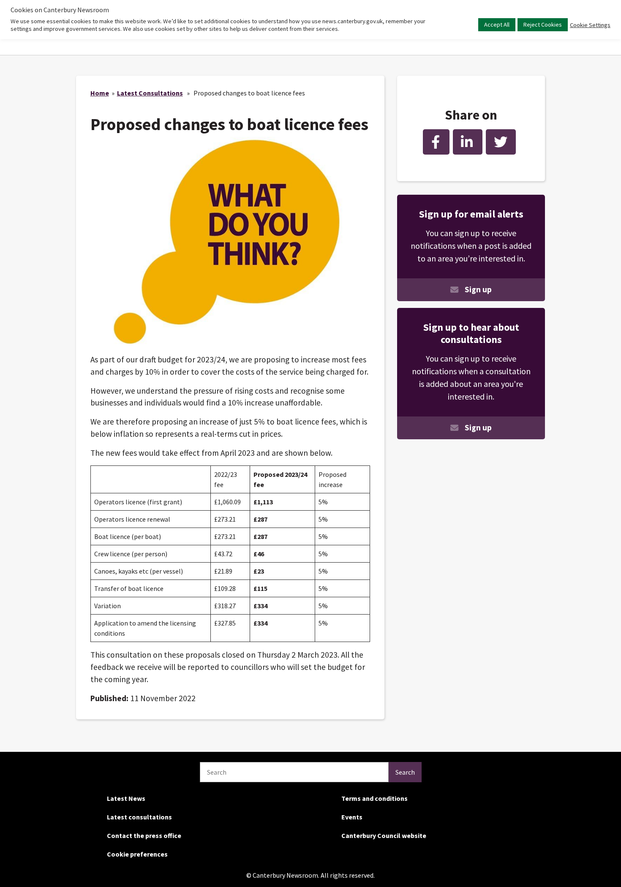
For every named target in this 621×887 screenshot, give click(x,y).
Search (405, 772)
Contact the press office (144, 835)
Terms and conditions (374, 798)
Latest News (126, 798)
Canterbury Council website (383, 835)
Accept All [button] (496, 24)
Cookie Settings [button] (590, 25)
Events (351, 817)
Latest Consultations (150, 93)
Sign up (478, 289)
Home (99, 93)
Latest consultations (139, 817)
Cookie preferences (137, 854)
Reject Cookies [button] (542, 24)
